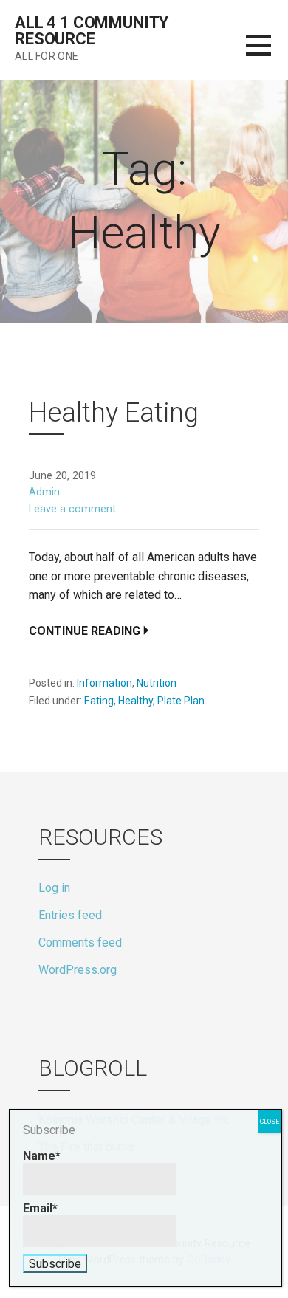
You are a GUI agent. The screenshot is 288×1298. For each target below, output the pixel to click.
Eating (99, 701)
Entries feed (70, 915)
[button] (267, 54)
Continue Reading (84, 631)
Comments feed (80, 942)
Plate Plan (181, 701)
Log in (54, 888)
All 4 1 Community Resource (91, 30)
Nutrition (156, 683)
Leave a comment (72, 509)
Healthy (135, 701)
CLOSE (269, 1121)
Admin (44, 492)
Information (104, 683)
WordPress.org (77, 970)
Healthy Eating (114, 412)
